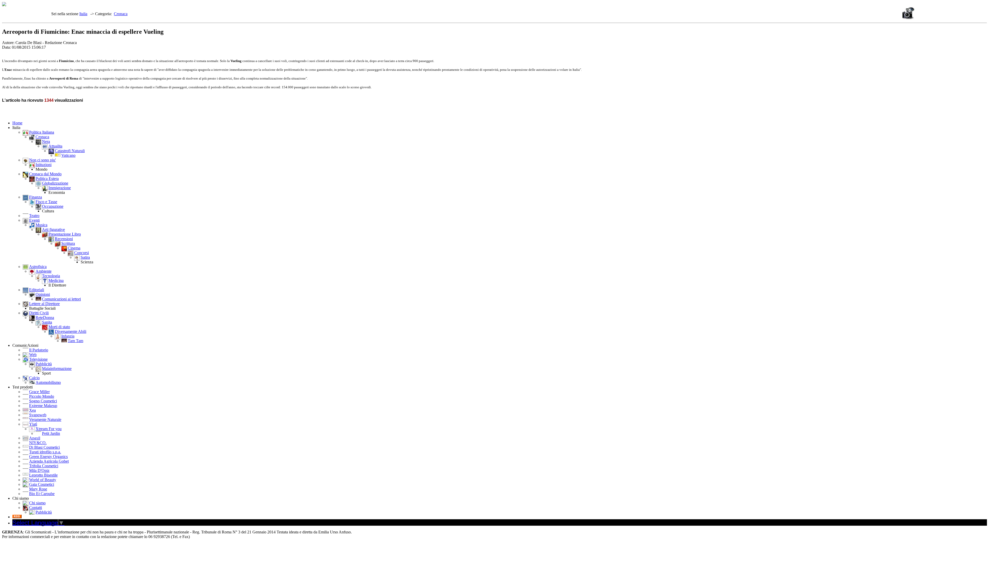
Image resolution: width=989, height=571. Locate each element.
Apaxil (34, 438)
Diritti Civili (39, 313)
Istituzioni (44, 164)
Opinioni (43, 294)
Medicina (56, 280)
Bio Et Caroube (42, 493)
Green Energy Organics (48, 456)
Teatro (34, 215)
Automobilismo (48, 382)
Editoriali (36, 290)
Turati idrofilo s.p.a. (45, 452)
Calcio (34, 378)
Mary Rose (38, 489)
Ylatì (33, 424)
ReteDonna (45, 317)
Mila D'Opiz (39, 470)
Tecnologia (51, 276)
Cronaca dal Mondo (45, 174)
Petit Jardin (51, 433)
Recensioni (64, 239)
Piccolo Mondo (41, 396)
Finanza (35, 197)
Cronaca (120, 14)
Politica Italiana (41, 132)
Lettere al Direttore (44, 303)
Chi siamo (37, 503)
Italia (83, 14)
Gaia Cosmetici (41, 484)
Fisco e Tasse (46, 202)
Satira (85, 257)
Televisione (38, 359)
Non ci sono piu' (42, 160)
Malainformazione (57, 368)
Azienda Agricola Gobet (49, 461)
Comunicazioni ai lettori (61, 299)
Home (17, 123)
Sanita (47, 322)
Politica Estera (47, 178)
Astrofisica (38, 266)
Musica (41, 225)
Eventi (34, 220)
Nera (46, 141)
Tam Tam (75, 341)
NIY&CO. (38, 442)
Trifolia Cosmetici (43, 466)
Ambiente (44, 271)
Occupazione (52, 206)
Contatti (35, 507)
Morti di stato (59, 327)
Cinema (74, 248)
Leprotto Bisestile (43, 475)
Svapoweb (37, 415)
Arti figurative (53, 229)
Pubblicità (44, 364)
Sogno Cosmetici (43, 401)
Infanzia (67, 336)
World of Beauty (42, 480)
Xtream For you (49, 429)
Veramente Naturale (45, 419)
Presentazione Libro (64, 234)
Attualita (55, 146)
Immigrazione (59, 188)
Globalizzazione (55, 183)
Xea (32, 410)
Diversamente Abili (70, 331)
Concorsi (81, 252)
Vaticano (68, 155)
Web (33, 354)
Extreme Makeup (43, 405)
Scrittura (68, 243)
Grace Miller (39, 392)
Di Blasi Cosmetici (44, 447)
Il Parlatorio (38, 350)
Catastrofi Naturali (70, 151)
